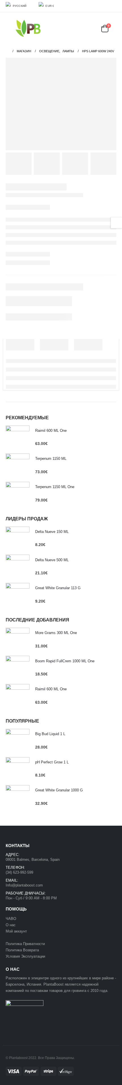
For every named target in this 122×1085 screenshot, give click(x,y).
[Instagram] (112, 6)
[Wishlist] (93, 28)
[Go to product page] (18, 438)
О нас (11, 925)
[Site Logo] (28, 28)
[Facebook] (96, 6)
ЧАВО (11, 918)
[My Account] (79, 28)
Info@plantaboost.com (24, 885)
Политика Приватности (25, 944)
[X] (104, 6)
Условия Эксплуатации (25, 956)
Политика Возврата (22, 950)
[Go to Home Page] (7, 51)
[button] (10, 28)
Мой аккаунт (17, 931)
